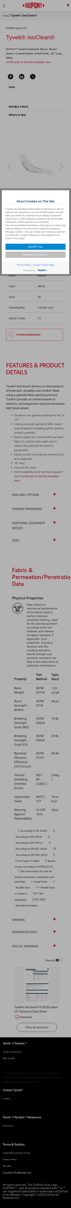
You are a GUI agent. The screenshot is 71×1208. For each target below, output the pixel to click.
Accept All (35, 246)
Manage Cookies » (35, 254)
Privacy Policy (24, 264)
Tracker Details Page (43, 264)
